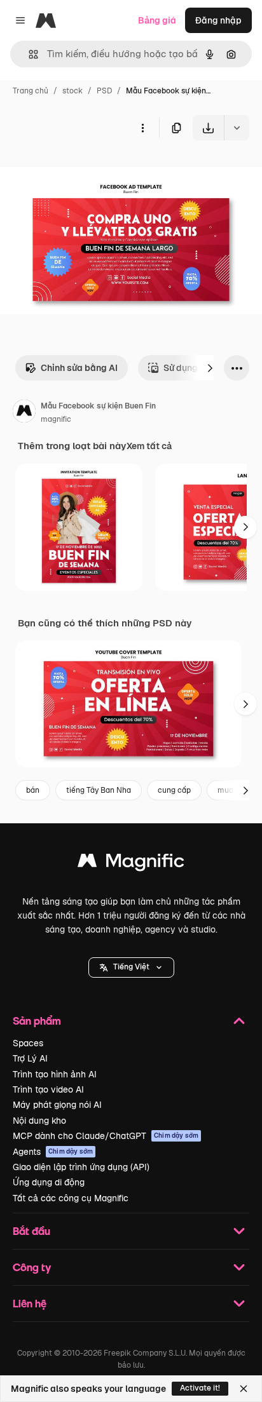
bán (32, 790)
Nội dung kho (39, 1120)
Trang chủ (30, 91)
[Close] (243, 1388)
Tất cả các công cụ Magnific (70, 1198)
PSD (104, 91)
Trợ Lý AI (30, 1058)
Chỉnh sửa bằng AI (79, 368)
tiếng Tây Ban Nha (98, 790)
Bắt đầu (31, 1230)
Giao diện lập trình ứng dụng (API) (81, 1167)
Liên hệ (29, 1303)
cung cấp (174, 790)
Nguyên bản (90, 170)
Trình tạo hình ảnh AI (55, 1074)
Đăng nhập (218, 20)
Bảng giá (157, 20)
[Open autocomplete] (28, 54)
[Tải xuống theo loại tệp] (236, 127)
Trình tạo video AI (48, 1089)
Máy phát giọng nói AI (57, 1104)
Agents (53, 1151)
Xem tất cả (149, 446)
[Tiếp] (209, 368)
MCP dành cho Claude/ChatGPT (105, 1136)
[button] (131, 967)
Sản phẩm (37, 1020)
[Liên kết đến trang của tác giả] (24, 413)
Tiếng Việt (131, 967)
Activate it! (200, 1388)
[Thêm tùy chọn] (142, 127)
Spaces (28, 1043)
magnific (56, 419)
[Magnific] (131, 863)
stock (72, 91)
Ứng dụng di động (49, 1182)
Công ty (32, 1267)
